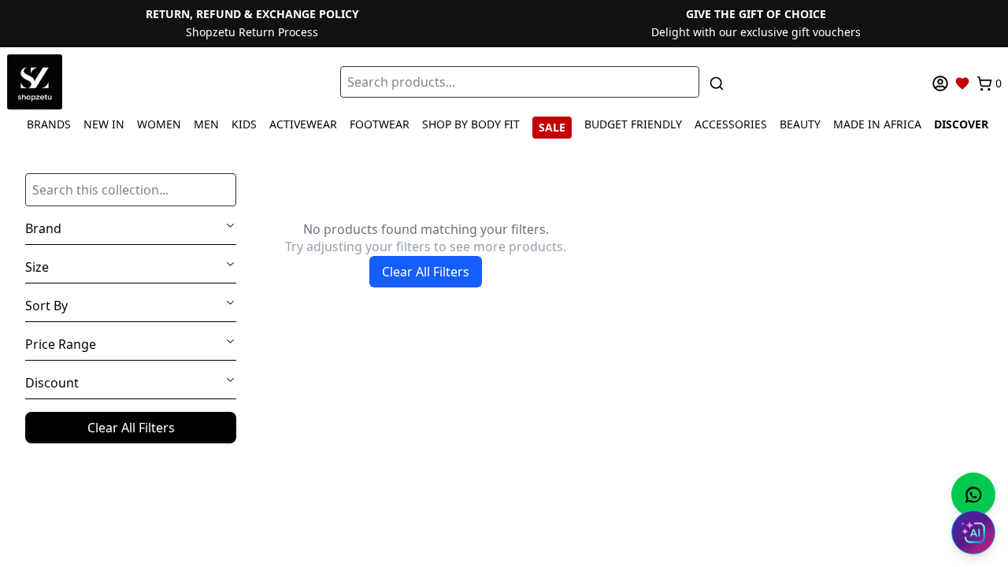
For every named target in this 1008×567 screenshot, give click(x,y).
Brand (43, 228)
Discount (52, 382)
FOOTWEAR (380, 124)
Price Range (60, 344)
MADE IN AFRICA (877, 124)
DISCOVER (961, 124)
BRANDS (49, 124)
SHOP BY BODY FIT (471, 124)
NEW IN (103, 124)
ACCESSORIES (731, 124)
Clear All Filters (131, 427)
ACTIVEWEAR (303, 124)
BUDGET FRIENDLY (633, 124)
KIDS (244, 124)
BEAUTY (800, 124)
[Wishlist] (962, 83)
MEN (206, 124)
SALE (552, 127)
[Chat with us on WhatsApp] (973, 494)
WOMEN (159, 124)
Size (37, 267)
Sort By (46, 305)
